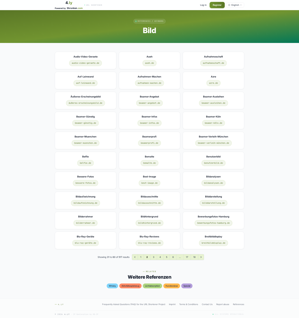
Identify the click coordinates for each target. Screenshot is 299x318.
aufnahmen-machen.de (149, 83)
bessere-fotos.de (85, 183)
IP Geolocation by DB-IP (85, 314)
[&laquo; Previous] (135, 257)
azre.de (213, 83)
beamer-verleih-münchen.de (213, 143)
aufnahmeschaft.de (213, 63)
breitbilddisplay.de (213, 243)
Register (217, 5)
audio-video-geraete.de (85, 63)
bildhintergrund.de (149, 223)
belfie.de (85, 163)
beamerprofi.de (149, 143)
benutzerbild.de (213, 163)
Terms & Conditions (188, 304)
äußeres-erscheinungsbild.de (85, 103)
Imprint (172, 304)
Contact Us (207, 304)
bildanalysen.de (213, 183)
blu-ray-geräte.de (85, 243)
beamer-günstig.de (85, 123)
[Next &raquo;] (201, 257)
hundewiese (172, 286)
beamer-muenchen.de (85, 143)
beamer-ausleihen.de (213, 103)
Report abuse (222, 304)
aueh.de (149, 63)
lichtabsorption (152, 286)
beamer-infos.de (149, 123)
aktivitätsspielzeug (130, 286)
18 (194, 257)
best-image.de (149, 183)
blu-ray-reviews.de (149, 243)
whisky (112, 286)
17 (187, 257)
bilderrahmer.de (85, 223)
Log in (203, 5)
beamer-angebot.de (149, 103)
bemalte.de (149, 163)
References (238, 304)
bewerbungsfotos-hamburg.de (213, 223)
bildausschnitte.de (149, 203)
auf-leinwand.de (85, 83)
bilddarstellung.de (213, 203)
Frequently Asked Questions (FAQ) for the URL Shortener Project (133, 304)
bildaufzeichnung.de (85, 203)
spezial (186, 286)
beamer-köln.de (213, 123)
